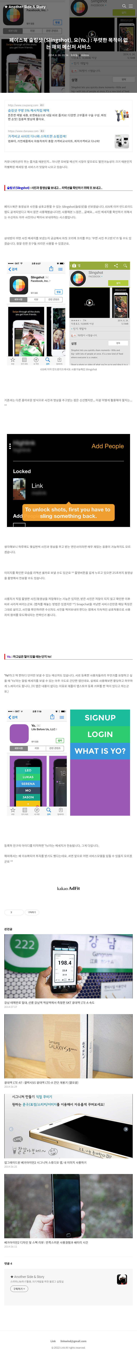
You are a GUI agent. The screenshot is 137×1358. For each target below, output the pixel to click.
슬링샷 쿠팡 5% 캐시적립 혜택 (28, 110)
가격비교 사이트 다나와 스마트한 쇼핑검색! (37, 136)
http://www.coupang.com (23, 105)
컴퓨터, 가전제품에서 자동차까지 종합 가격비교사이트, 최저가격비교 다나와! (54, 141)
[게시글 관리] (19, 912)
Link (53, 1341)
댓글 (8, 1263)
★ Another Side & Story (22, 6)
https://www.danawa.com (23, 131)
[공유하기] (15, 912)
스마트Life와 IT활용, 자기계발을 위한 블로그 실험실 (37, 1281)
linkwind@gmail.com (73, 1341)
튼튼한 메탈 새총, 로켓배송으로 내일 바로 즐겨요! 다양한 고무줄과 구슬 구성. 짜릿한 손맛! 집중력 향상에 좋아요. (57, 117)
